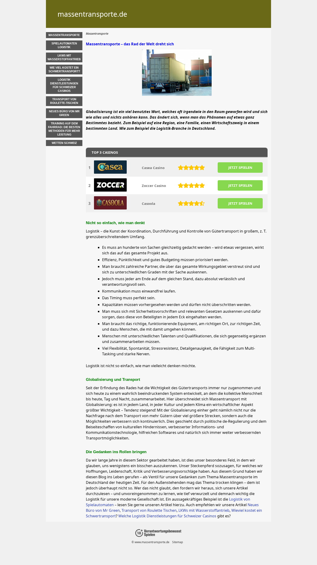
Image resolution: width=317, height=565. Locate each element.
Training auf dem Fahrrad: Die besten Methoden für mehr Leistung (64, 129)
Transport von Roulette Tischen (149, 510)
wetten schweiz (64, 143)
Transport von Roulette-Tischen (64, 101)
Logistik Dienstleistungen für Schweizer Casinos (64, 85)
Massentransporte (64, 35)
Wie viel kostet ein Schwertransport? (64, 69)
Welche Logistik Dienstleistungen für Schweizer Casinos (167, 515)
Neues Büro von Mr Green (64, 113)
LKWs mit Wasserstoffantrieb (204, 510)
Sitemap (177, 542)
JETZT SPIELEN (240, 167)
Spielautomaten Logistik (64, 45)
